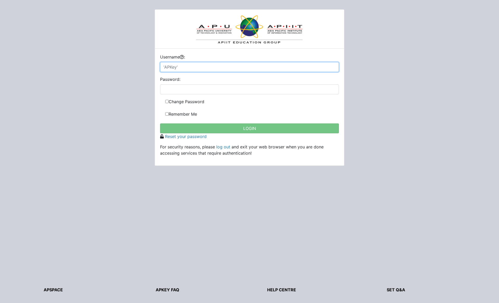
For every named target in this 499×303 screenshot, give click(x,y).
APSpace (53, 289)
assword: (170, 79)
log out (223, 146)
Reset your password (186, 136)
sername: (172, 57)
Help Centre (281, 289)
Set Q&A (396, 289)
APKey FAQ (167, 289)
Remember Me (183, 114)
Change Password (186, 101)
